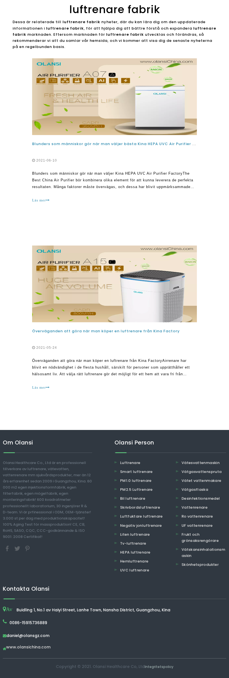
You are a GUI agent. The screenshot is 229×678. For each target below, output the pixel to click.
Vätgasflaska (195, 489)
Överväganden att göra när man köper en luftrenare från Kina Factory (106, 331)
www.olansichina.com (28, 647)
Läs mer (39, 200)
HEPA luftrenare (135, 552)
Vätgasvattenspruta (201, 471)
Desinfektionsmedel (201, 498)
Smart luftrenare (136, 471)
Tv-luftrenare (133, 543)
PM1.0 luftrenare (136, 480)
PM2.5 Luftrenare (136, 489)
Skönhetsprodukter (200, 564)
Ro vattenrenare (197, 516)
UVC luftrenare (134, 570)
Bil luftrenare (132, 498)
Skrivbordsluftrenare (140, 507)
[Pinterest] (27, 548)
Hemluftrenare (134, 561)
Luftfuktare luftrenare (141, 516)
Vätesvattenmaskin (201, 462)
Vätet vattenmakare (201, 480)
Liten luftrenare (135, 534)
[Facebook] (8, 548)
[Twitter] (18, 548)
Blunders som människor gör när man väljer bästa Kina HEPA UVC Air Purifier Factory (120, 143)
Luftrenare (130, 462)
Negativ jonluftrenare (141, 525)
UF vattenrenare (197, 525)
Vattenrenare (194, 507)
